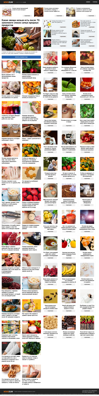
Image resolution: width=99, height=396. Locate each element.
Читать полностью (21, 57)
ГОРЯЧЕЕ (95, 2)
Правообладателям (12, 395)
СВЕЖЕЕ (88, 2)
